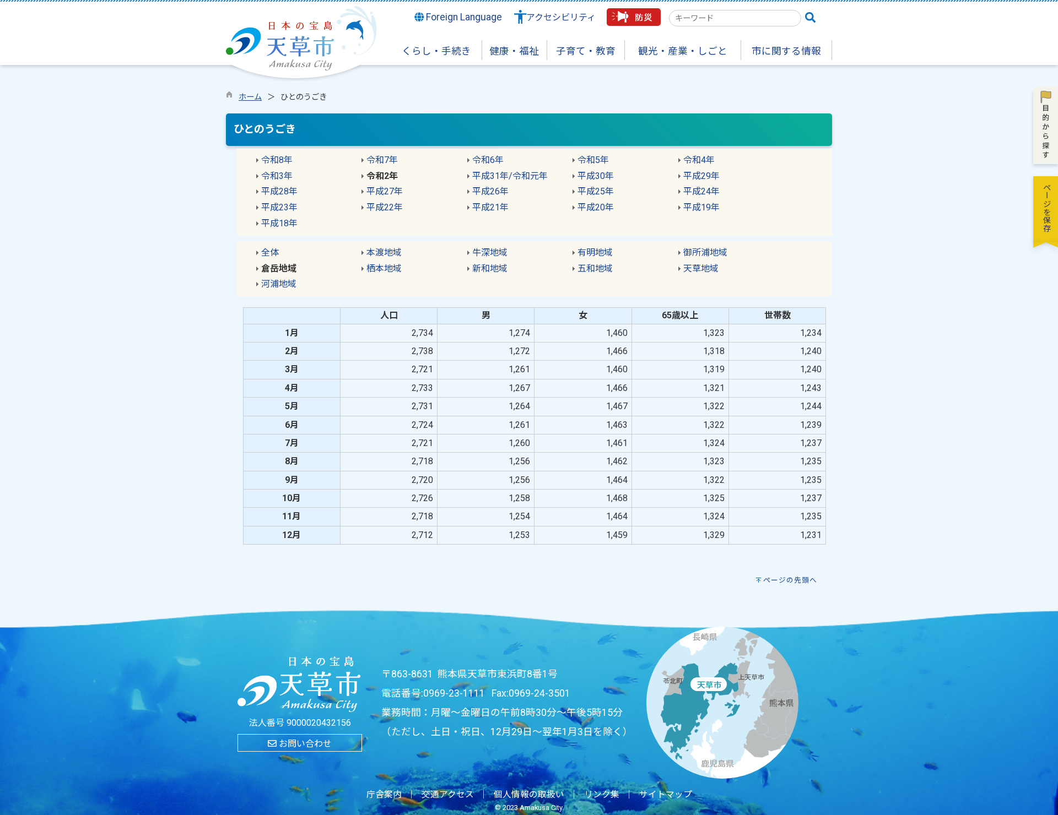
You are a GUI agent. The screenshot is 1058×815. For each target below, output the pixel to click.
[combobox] (735, 18)
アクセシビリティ (561, 17)
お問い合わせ (304, 743)
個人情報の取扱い (529, 795)
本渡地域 (384, 252)
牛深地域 (490, 252)
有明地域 (595, 252)
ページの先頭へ (790, 580)
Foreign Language (463, 17)
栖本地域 (384, 268)
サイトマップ (665, 795)
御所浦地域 (705, 252)
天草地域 (701, 268)
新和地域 (490, 268)
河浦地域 (278, 284)
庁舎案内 (384, 795)
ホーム (250, 97)
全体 (270, 252)
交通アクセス (448, 795)
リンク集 (601, 795)
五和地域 (595, 268)
